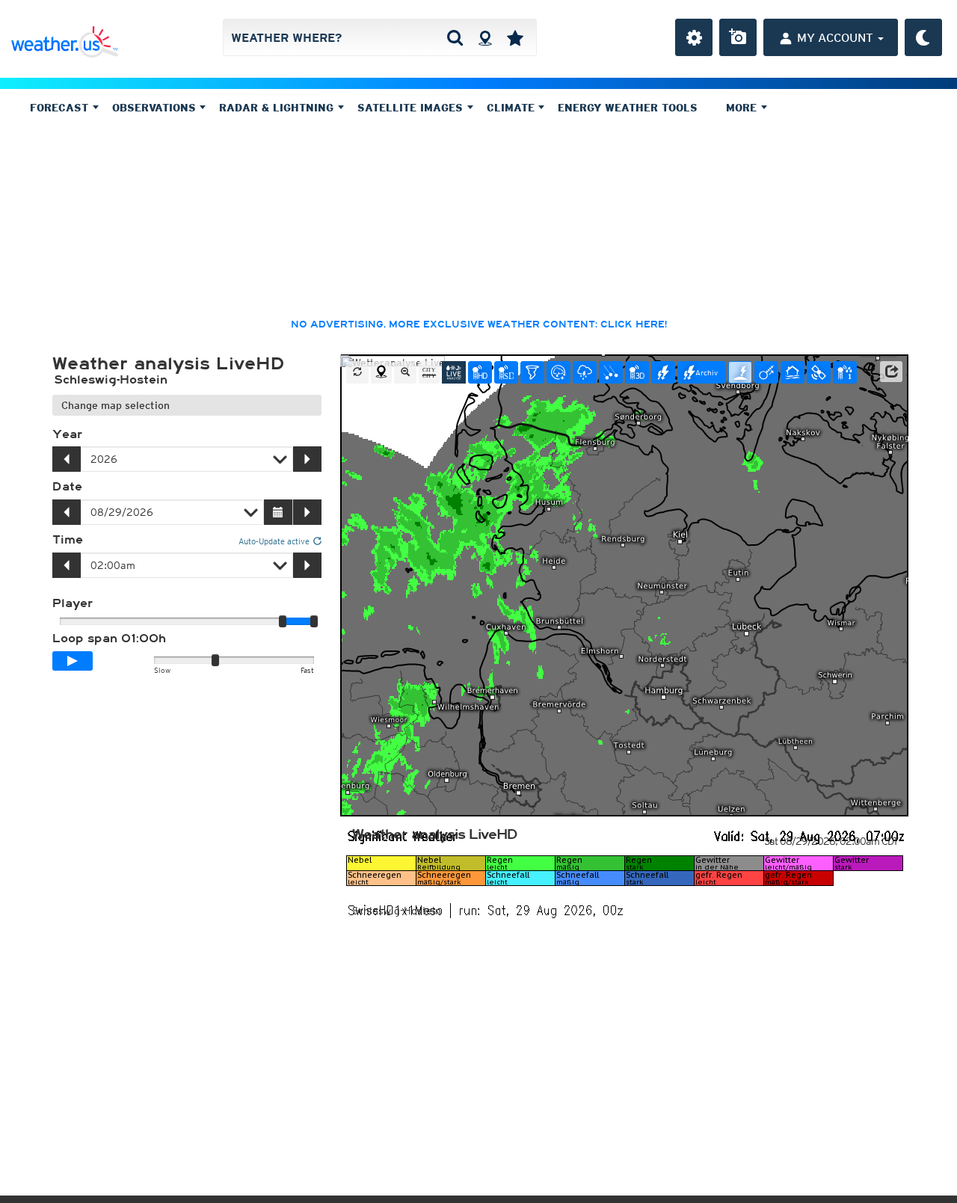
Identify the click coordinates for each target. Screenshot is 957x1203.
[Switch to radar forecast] (558, 372)
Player (72, 603)
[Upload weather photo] (738, 37)
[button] (891, 371)
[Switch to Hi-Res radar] (480, 372)
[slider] (314, 621)
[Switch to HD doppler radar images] (532, 372)
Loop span (109, 638)
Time (67, 540)
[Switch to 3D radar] (637, 372)
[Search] (455, 37)
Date (67, 486)
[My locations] (515, 37)
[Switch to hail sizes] (611, 372)
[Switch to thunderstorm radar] (585, 372)
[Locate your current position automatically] (485, 37)
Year (67, 434)
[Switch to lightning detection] (663, 372)
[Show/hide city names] (429, 372)
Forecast (61, 108)
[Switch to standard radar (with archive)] (506, 372)
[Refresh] (357, 372)
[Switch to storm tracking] (766, 372)
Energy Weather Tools (628, 108)
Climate (512, 108)
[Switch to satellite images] (819, 372)
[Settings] (694, 37)
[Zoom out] (405, 372)
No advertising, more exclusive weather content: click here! (479, 324)
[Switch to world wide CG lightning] (740, 372)
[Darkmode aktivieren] (923, 37)
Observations (156, 108)
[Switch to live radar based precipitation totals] (845, 372)
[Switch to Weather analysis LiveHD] (454, 372)
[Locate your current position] (381, 372)
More (743, 108)
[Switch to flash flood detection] (792, 372)
